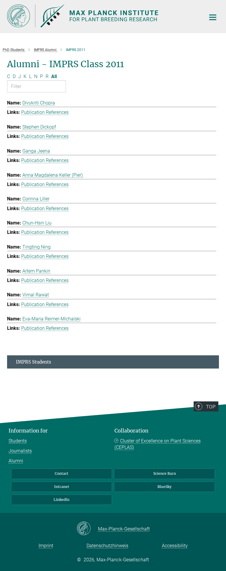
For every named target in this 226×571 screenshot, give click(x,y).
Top (210, 407)
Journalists (20, 451)
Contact (61, 473)
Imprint (46, 545)
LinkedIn (61, 499)
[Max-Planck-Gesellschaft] (87, 529)
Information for (28, 431)
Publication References (45, 112)
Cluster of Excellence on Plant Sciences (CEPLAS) (157, 444)
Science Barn (164, 473)
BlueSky (164, 486)
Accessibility (175, 545)
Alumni (16, 461)
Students (18, 441)
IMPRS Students (33, 362)
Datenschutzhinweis (107, 545)
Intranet (61, 486)
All (54, 76)
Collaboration (131, 431)
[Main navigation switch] (213, 17)
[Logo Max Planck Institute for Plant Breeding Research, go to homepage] (102, 15)
